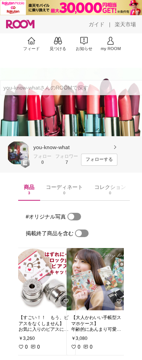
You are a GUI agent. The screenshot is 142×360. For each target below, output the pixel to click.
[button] (18, 153)
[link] (44, 279)
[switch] (74, 216)
